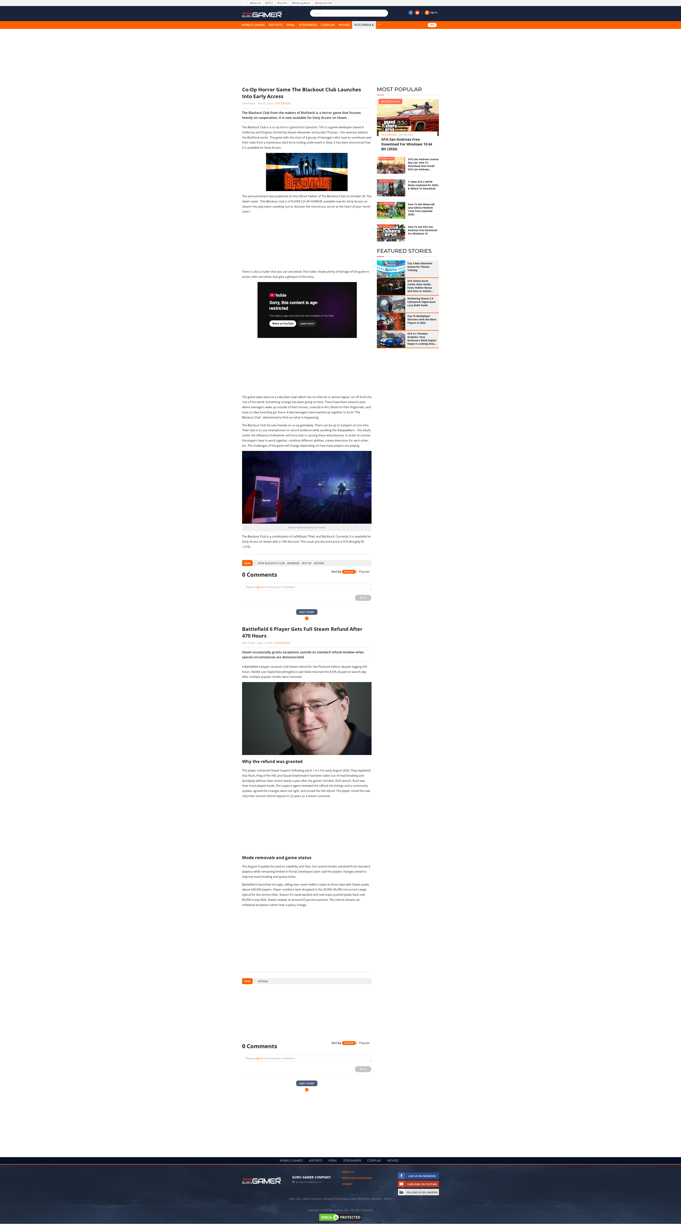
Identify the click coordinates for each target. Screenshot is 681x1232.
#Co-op (306, 563)
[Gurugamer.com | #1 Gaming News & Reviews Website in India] (262, 14)
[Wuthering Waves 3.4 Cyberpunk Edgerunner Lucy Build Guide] (391, 304)
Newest (349, 572)
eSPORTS (275, 25)
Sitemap (347, 1184)
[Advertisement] (307, 57)
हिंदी (432, 25)
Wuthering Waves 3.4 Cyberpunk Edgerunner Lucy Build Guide (421, 302)
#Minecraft (255, 2)
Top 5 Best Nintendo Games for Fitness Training (419, 267)
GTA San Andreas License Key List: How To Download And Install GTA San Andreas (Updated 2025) (423, 164)
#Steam (319, 563)
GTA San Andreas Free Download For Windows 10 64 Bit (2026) (406, 144)
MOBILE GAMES (253, 25)
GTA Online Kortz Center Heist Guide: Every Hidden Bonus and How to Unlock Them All (419, 286)
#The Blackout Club (271, 563)
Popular (364, 572)
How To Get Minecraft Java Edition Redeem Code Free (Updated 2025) (421, 209)
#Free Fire (282, 2)
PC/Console (364, 25)
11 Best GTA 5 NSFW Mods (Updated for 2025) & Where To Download (423, 185)
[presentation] (254, 563)
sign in (259, 587)
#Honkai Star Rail (323, 2)
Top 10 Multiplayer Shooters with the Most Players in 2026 (421, 319)
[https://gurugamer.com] (261, 1180)
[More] (380, 25)
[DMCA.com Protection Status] (340, 1220)
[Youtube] (417, 12)
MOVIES (344, 25)
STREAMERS (308, 25)
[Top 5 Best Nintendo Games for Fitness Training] (391, 268)
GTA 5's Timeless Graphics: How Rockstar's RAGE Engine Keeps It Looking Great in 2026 (421, 338)
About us (348, 1172)
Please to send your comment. (271, 587)
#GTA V (269, 2)
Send (363, 597)
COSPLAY (328, 25)
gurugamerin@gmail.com (308, 1181)
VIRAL (290, 25)
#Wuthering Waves (301, 2)
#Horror (293, 563)
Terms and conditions (357, 1178)
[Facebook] (410, 12)
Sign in (433, 12)
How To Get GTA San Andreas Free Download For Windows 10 (422, 230)
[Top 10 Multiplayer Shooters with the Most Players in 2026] (391, 321)
